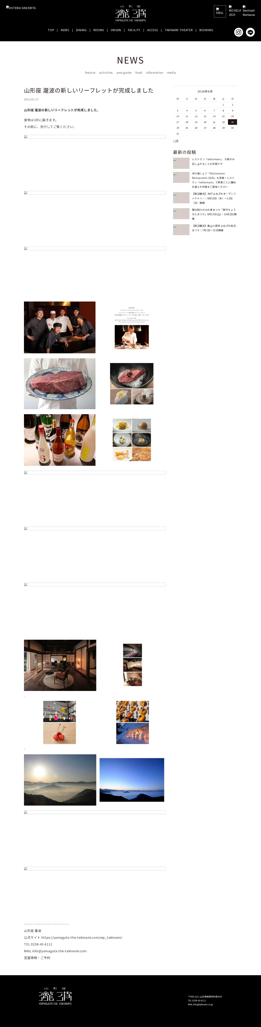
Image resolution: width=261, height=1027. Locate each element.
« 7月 (175, 140)
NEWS (65, 30)
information (154, 72)
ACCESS (152, 30)
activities (106, 72)
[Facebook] (226, 32)
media (171, 72)
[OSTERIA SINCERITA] (22, 8)
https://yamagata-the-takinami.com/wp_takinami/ (81, 937)
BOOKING (206, 30)
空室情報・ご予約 (37, 957)
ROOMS (98, 30)
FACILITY (134, 30)
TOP (51, 30)
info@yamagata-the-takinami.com (59, 951)
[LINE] (250, 32)
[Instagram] (238, 32)
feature (90, 72)
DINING (81, 30)
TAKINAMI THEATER (179, 30)
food (138, 72)
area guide (124, 72)
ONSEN (116, 30)
